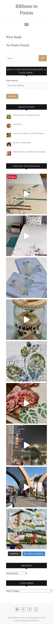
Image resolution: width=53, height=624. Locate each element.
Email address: (12, 80)
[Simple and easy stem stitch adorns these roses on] (26, 277)
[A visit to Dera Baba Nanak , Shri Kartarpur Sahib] (26, 487)
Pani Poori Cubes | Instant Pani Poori (26, 115)
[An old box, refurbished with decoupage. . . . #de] (26, 403)
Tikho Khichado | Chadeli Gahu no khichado (29, 152)
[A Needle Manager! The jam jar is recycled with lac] (26, 319)
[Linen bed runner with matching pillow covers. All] (26, 194)
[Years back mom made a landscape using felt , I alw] (26, 529)
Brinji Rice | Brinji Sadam (22, 142)
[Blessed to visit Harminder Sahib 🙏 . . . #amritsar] (26, 445)
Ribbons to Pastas (26, 9)
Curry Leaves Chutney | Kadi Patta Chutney (28, 133)
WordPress (35, 620)
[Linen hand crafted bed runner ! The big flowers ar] (26, 236)
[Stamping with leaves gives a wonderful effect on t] (26, 361)
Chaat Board (17, 124)
